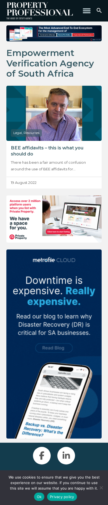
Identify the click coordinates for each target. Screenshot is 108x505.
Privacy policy (62, 497)
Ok (39, 497)
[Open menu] (86, 10)
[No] (101, 487)
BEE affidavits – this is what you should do (47, 150)
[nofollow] (53, 219)
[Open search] (99, 10)
